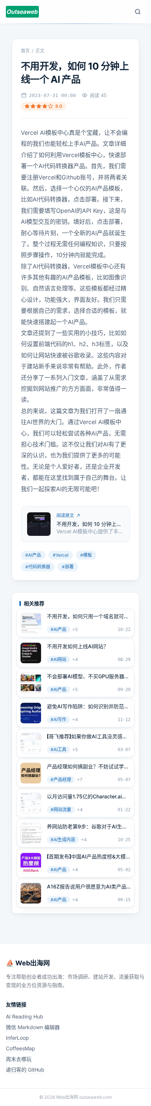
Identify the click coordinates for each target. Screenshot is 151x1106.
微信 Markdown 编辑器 (33, 1027)
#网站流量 (61, 809)
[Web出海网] (22, 12)
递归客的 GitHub (25, 1069)
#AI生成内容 (63, 839)
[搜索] (137, 11)
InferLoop (17, 1038)
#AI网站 (58, 659)
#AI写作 (58, 719)
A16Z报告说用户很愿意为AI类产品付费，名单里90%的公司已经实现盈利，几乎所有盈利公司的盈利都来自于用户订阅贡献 (88, 886)
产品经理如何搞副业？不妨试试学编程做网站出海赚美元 (88, 766)
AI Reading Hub (24, 1016)
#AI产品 (33, 555)
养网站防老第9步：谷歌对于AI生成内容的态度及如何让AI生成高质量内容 (88, 826)
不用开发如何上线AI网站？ (77, 646)
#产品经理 (61, 779)
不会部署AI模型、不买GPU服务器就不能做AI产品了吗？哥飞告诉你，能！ (88, 676)
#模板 (86, 555)
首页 (25, 50)
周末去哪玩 (19, 1059)
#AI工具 (58, 749)
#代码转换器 (37, 566)
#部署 (68, 566)
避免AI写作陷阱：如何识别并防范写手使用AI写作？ (88, 706)
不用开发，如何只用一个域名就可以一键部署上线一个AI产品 (88, 616)
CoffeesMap (20, 1048)
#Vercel (61, 555)
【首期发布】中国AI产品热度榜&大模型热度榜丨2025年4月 (86, 856)
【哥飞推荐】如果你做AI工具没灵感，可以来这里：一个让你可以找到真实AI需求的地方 (88, 736)
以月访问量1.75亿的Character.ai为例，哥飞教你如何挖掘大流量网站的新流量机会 (88, 796)
